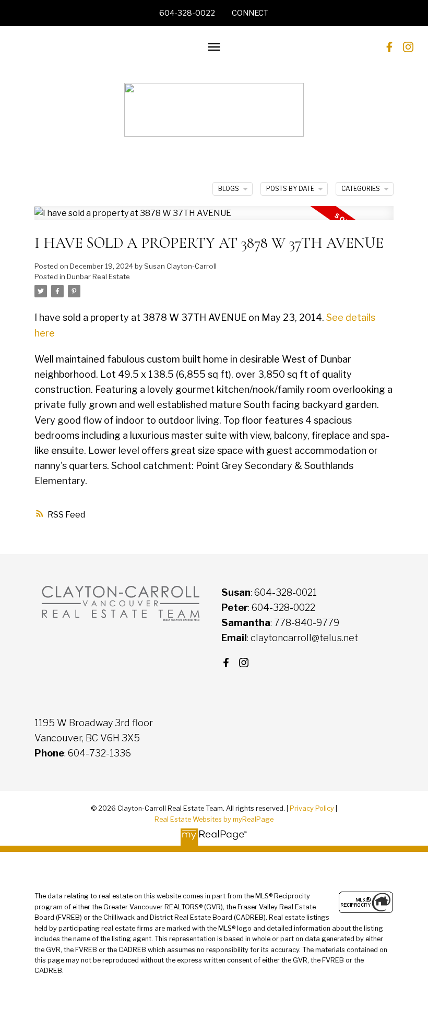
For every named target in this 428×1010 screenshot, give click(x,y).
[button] (187, 13)
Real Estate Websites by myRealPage (214, 819)
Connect (250, 13)
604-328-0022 (187, 13)
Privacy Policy (312, 808)
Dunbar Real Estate (98, 276)
